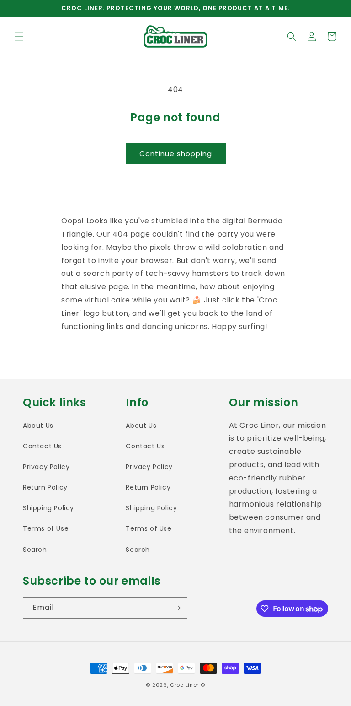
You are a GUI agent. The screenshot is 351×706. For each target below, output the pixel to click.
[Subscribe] (177, 608)
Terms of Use (46, 528)
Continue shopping (175, 153)
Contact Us (42, 446)
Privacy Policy (46, 466)
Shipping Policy (48, 507)
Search (35, 549)
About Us (38, 425)
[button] (19, 37)
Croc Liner (184, 685)
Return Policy (45, 487)
